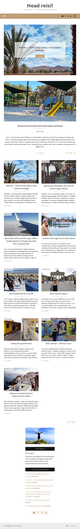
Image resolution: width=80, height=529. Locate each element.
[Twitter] (68, 153)
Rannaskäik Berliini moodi (21, 293)
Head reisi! (40, 5)
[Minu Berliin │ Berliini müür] (58, 329)
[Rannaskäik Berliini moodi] (21, 279)
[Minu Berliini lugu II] (58, 279)
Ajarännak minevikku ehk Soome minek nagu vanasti (40, 49)
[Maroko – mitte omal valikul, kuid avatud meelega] (21, 172)
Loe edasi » (8, 206)
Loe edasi (40, 56)
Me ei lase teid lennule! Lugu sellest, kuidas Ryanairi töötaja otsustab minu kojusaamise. (21, 241)
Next (74, 49)
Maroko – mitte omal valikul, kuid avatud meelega (21, 187)
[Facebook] (66, 153)
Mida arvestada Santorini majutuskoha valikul (21, 394)
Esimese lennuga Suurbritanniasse (59, 238)
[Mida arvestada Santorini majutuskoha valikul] (21, 379)
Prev (5, 49)
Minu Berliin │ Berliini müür (59, 343)
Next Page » (71, 422)
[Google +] (71, 153)
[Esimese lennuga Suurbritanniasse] (58, 224)
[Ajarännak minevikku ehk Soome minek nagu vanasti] (58, 172)
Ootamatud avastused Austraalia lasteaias (40, 125)
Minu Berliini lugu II (59, 293)
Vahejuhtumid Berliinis (21, 343)
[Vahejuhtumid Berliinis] (21, 329)
